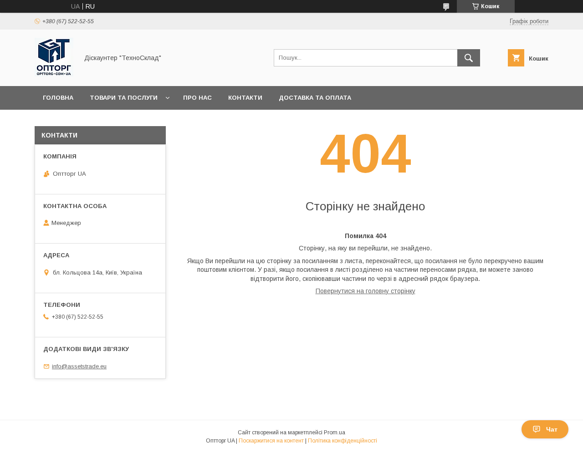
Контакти (245, 97)
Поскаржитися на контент (271, 441)
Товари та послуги (124, 97)
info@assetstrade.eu (79, 366)
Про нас (197, 97)
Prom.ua (334, 432)
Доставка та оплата (315, 97)
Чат (551, 429)
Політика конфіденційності (342, 441)
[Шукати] (468, 57)
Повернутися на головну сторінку (365, 291)
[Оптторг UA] (54, 74)
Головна (58, 97)
